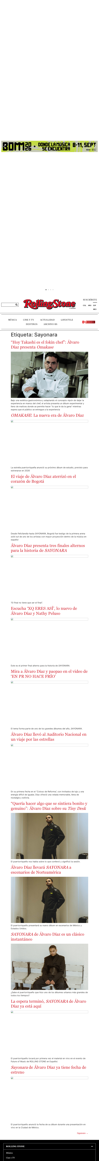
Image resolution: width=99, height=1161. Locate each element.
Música (12, 320)
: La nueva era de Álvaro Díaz (48, 415)
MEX (94, 309)
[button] (4, 146)
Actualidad (47, 320)
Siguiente (82, 1133)
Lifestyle (67, 320)
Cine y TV (28, 320)
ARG (89, 305)
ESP (94, 305)
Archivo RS (50, 324)
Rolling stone (15, 1146)
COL (84, 305)
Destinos (32, 324)
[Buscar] (16, 305)
